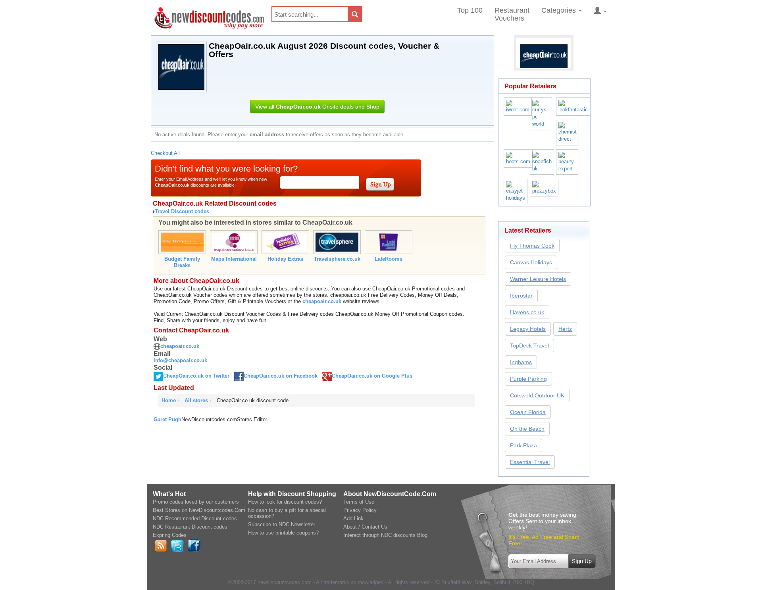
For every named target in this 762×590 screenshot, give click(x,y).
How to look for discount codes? (285, 502)
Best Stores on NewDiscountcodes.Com (199, 510)
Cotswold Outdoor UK (537, 395)
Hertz (565, 329)
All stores (196, 400)
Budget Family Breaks (182, 262)
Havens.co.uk (527, 312)
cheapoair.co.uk (321, 301)
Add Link (353, 518)
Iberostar (521, 295)
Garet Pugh (167, 419)
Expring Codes (170, 535)
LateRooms (388, 259)
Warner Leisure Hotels (538, 279)
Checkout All (165, 153)
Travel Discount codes (182, 211)
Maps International (234, 259)
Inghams (521, 362)
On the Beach (527, 429)
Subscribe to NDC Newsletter (281, 524)
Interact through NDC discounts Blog (385, 535)
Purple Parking (528, 379)
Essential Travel (530, 462)
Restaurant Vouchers (512, 14)
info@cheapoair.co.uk (180, 360)
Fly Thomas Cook (532, 245)
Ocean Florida (528, 412)
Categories (559, 10)
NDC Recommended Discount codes (195, 518)
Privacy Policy (360, 510)
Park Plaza (523, 445)
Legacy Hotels (528, 329)
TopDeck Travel (529, 345)
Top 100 (470, 10)
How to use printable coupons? (283, 533)
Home (169, 400)
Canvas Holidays (531, 262)
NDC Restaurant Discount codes (190, 527)
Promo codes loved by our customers (196, 502)
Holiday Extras (285, 259)
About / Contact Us (365, 527)
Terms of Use (358, 502)
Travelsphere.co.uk (337, 259)
